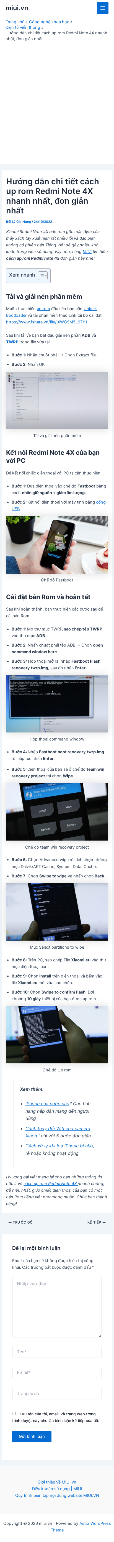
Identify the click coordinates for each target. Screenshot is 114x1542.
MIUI (87, 251)
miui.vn (17, 8)
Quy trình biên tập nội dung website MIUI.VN (57, 1495)
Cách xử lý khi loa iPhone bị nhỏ (59, 1145)
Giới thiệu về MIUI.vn (57, 1482)
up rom (43, 308)
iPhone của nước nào (47, 1103)
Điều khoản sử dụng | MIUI (57, 1488)
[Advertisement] (57, 101)
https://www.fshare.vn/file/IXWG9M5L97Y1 (46, 322)
